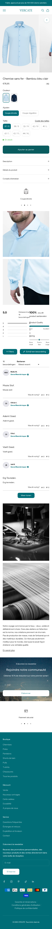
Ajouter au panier (26, 149)
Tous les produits (10, 776)
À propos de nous (10, 808)
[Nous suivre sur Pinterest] (18, 881)
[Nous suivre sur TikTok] (25, 881)
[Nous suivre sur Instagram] (11, 881)
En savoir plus (9, 650)
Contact (6, 835)
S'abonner (26, 693)
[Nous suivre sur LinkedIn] (33, 881)
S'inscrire (11, 871)
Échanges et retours (11, 826)
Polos (5, 749)
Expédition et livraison (12, 831)
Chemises (7, 744)
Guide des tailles (42, 121)
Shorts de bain (9, 758)
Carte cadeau (8, 799)
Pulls (5, 762)
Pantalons (7, 753)
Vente (5, 790)
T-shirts (6, 767)
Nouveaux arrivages (11, 794)
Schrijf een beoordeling (37, 352)
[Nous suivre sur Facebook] (4, 881)
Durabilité (7, 803)
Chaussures (8, 771)
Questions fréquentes (12, 822)
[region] (26, 194)
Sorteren (21, 361)
